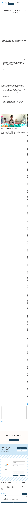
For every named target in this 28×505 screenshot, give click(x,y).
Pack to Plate (22, 487)
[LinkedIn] (4, 495)
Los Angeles (8, 487)
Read (27, 404)
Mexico (8, 488)
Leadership (3, 484)
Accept (14, 502)
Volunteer (22, 486)
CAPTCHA (14, 470)
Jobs (2, 489)
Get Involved (18, 2)
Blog (16, 485)
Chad (7, 485)
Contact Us (2, 488)
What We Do (13, 2)
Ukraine (12, 486)
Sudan (12, 485)
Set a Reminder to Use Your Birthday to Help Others (19, 468)
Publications (3, 487)
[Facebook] (1, 495)
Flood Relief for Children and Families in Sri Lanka (9, 128)
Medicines (12, 488)
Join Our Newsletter (23, 485)
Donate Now (11, 3)
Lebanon (8, 486)
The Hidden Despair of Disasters (27, 139)
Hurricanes (12, 487)
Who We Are (9, 2)
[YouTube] (5, 495)
